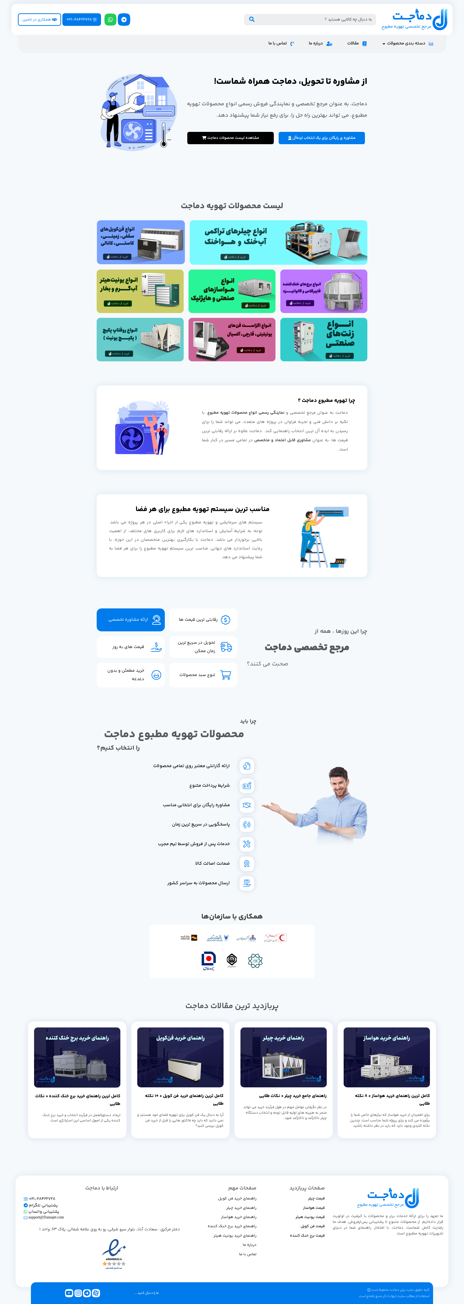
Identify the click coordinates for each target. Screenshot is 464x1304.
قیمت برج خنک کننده (307, 1236)
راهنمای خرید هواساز (238, 1217)
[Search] (251, 19)
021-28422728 (41, 1199)
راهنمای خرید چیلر (241, 1208)
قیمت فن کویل (313, 1226)
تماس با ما (247, 1254)
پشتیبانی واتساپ (43, 1211)
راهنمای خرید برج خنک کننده (232, 1226)
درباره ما (249, 1245)
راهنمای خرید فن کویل (237, 1199)
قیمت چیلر (316, 1199)
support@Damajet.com (46, 1218)
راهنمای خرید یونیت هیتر (234, 1236)
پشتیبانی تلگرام (43, 1205)
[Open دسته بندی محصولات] (384, 43)
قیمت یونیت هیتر (310, 1217)
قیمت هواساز (314, 1208)
